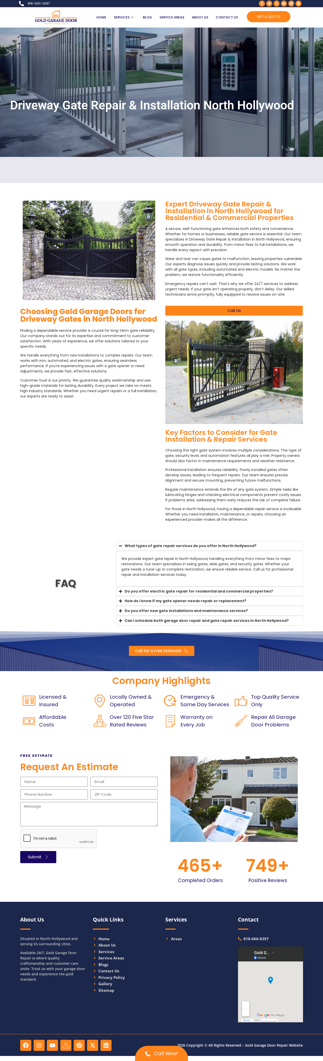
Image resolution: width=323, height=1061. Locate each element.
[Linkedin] (291, 4)
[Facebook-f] (262, 4)
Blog (147, 17)
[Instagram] (277, 4)
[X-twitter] (92, 1045)
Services (121, 17)
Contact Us (227, 17)
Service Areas (171, 17)
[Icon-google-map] (65, 1045)
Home (101, 17)
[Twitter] (269, 4)
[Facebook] (25, 1045)
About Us (200, 17)
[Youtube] (284, 4)
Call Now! (165, 1053)
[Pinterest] (298, 4)
